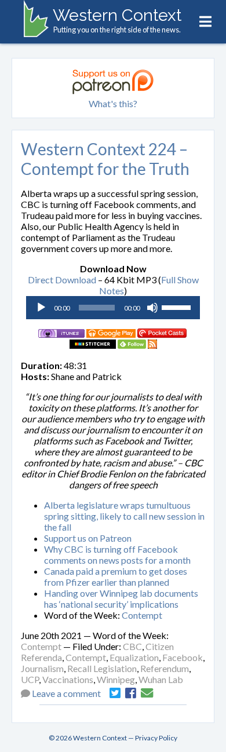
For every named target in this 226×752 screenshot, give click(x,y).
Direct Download (62, 279)
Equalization (134, 657)
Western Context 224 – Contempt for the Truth (105, 158)
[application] (113, 307)
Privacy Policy (156, 737)
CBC (132, 646)
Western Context (117, 15)
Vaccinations (67, 679)
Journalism (42, 668)
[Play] (41, 307)
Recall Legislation (102, 668)
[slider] (178, 306)
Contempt (142, 614)
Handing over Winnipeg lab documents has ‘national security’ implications (121, 598)
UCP (30, 679)
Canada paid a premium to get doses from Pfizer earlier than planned (115, 576)
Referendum (164, 668)
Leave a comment (66, 693)
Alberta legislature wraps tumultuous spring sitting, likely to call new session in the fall (124, 515)
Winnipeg (116, 679)
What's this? (113, 103)
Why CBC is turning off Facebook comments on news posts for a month (117, 554)
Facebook (182, 657)
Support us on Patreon (88, 537)
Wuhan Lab (160, 679)
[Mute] (152, 307)
